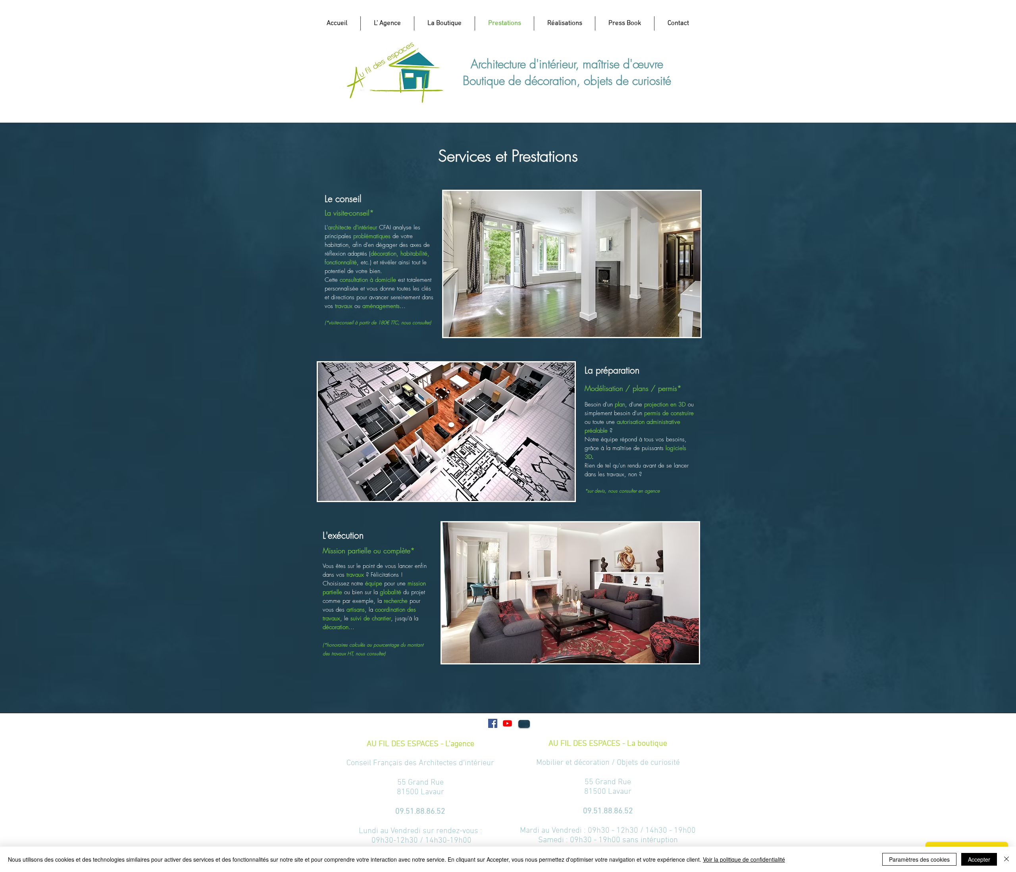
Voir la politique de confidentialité (744, 859)
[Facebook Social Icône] (492, 723)
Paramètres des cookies (919, 859)
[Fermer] (1006, 859)
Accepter (979, 859)
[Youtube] (507, 723)
